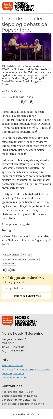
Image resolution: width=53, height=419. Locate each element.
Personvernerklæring (15, 377)
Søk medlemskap (12, 365)
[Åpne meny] (50, 10)
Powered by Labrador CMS (26, 414)
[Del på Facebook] (22, 102)
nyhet (26, 255)
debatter (9, 264)
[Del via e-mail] (31, 102)
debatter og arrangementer (20, 259)
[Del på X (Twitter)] (26, 102)
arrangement (11, 255)
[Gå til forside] (23, 7)
